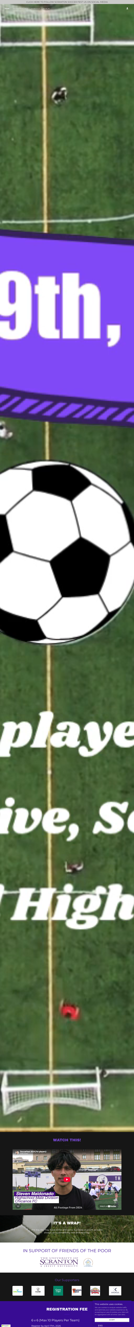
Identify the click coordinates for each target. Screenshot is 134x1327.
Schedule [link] (35, 8)
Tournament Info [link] (20, 8)
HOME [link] (7, 8)
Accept (112, 1320)
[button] (46, 8)
